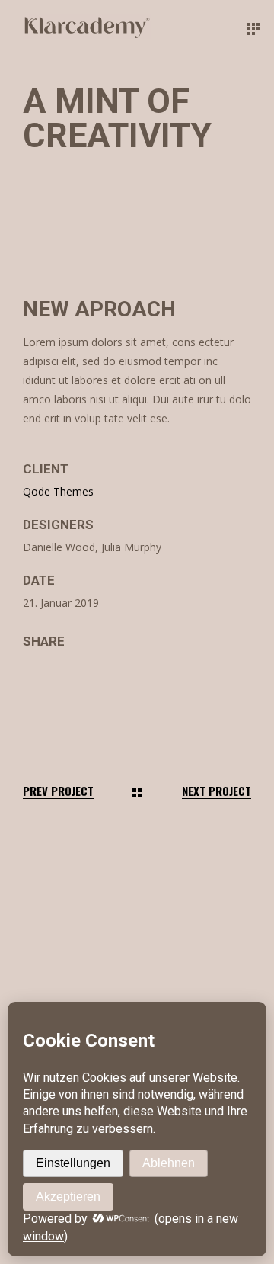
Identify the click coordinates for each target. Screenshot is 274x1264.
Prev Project (58, 791)
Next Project (216, 791)
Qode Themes (58, 491)
